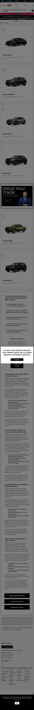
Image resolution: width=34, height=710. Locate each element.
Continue (17, 359)
